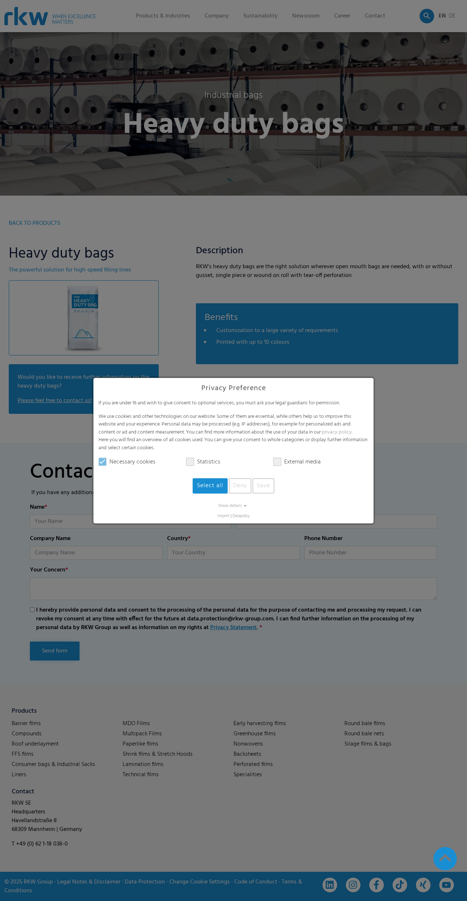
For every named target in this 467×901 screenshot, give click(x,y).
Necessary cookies (132, 462)
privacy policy (337, 432)
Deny (240, 485)
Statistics (208, 462)
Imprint (223, 516)
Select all (210, 485)
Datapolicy (241, 516)
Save (263, 485)
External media (302, 462)
